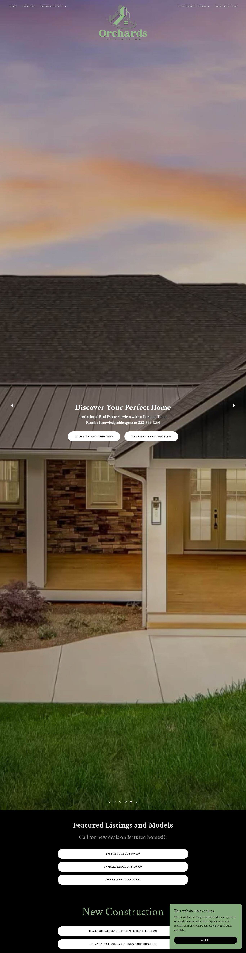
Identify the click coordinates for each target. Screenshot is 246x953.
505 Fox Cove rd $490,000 (123, 853)
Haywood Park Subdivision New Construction (123, 931)
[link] (123, 5)
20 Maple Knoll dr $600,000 (123, 866)
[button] (109, 802)
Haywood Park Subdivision (151, 436)
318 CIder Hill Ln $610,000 (123, 879)
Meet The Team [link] (226, 6)
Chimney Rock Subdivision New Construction (123, 944)
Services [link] (28, 6)
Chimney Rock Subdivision (94, 436)
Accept (205, 940)
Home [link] (12, 6)
